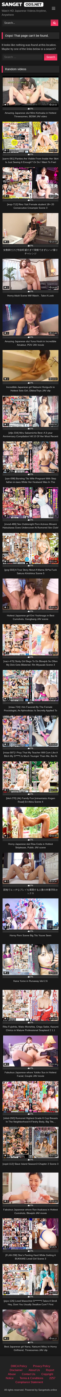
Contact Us (28, 1374)
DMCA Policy (19, 1366)
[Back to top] (50, 1387)
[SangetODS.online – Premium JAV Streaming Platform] (25, 5)
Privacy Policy (41, 1366)
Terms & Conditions (31, 1378)
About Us (34, 1370)
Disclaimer (16, 1370)
